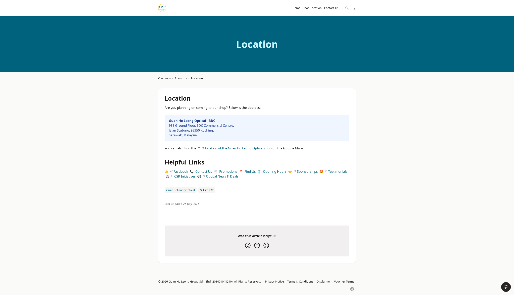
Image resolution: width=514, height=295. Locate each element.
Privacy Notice (274, 281)
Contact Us (331, 8)
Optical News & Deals (222, 176)
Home (296, 8)
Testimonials (337, 171)
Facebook (180, 171)
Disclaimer (324, 281)
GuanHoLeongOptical (180, 190)
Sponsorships (307, 171)
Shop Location (312, 8)
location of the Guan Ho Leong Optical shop (238, 148)
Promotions (228, 171)
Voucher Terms (344, 281)
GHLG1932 (207, 190)
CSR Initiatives (185, 176)
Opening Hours (275, 171)
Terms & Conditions (300, 281)
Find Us (250, 171)
